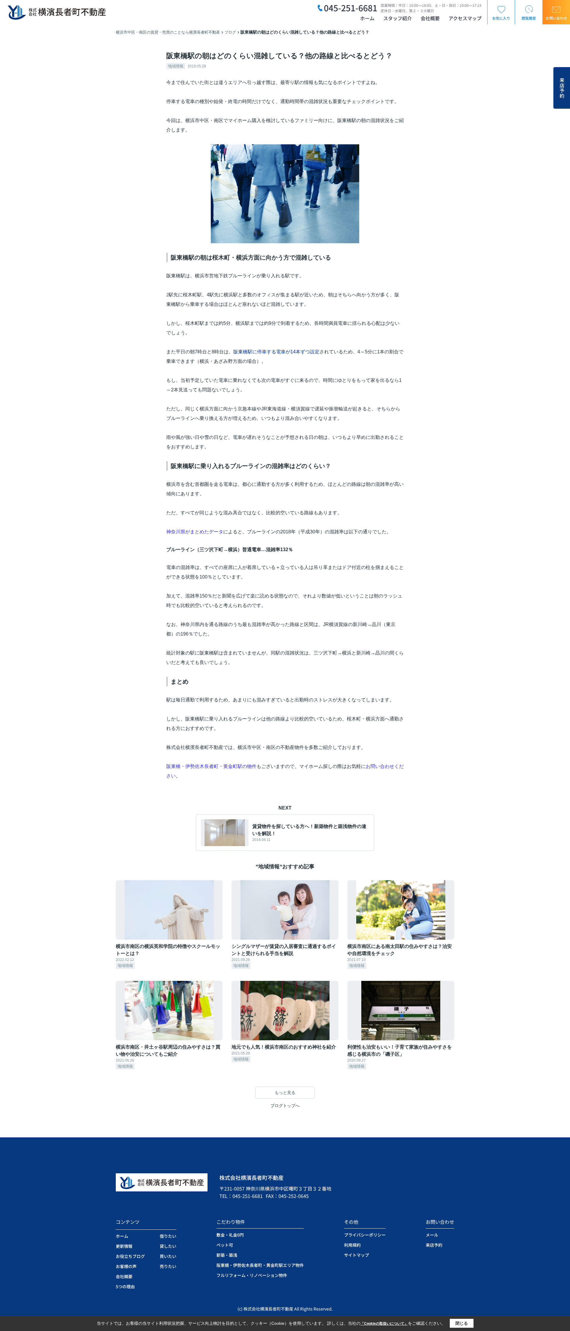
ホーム (367, 18)
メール (432, 1235)
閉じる (461, 1323)
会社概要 (430, 18)
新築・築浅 (226, 1255)
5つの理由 (125, 1286)
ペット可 (224, 1245)
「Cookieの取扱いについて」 (384, 1323)
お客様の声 (126, 1266)
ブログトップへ (285, 1105)
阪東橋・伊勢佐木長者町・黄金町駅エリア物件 (260, 1265)
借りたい (168, 1236)
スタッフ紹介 (397, 18)
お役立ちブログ (130, 1256)
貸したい (168, 1246)
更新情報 (124, 1246)
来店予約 (562, 88)
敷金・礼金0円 (230, 1235)
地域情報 (175, 66)
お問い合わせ (556, 17)
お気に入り (501, 17)
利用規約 (352, 1245)
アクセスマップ (465, 18)
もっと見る (285, 1092)
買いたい (168, 1256)
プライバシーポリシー (365, 1235)
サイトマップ (356, 1255)
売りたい (168, 1266)
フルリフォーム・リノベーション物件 (251, 1275)
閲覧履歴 (529, 17)
